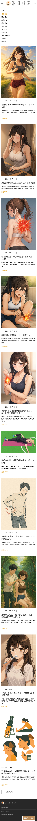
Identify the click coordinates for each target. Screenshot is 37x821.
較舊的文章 (9, 792)
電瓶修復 (4, 39)
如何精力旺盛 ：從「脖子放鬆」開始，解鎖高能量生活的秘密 (17, 616)
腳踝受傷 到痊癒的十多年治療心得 (15, 335)
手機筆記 (4, 23)
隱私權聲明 (4, 808)
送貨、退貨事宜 (6, 811)
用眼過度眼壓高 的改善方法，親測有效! (18, 183)
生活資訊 (4, 26)
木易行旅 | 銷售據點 (7, 815)
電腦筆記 (4, 42)
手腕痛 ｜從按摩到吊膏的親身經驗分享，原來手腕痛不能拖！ (16, 412)
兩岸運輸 (4, 17)
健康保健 (4, 14)
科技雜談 (4, 32)
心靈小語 (4, 20)
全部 (2, 11)
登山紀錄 (4, 29)
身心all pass (5, 35)
